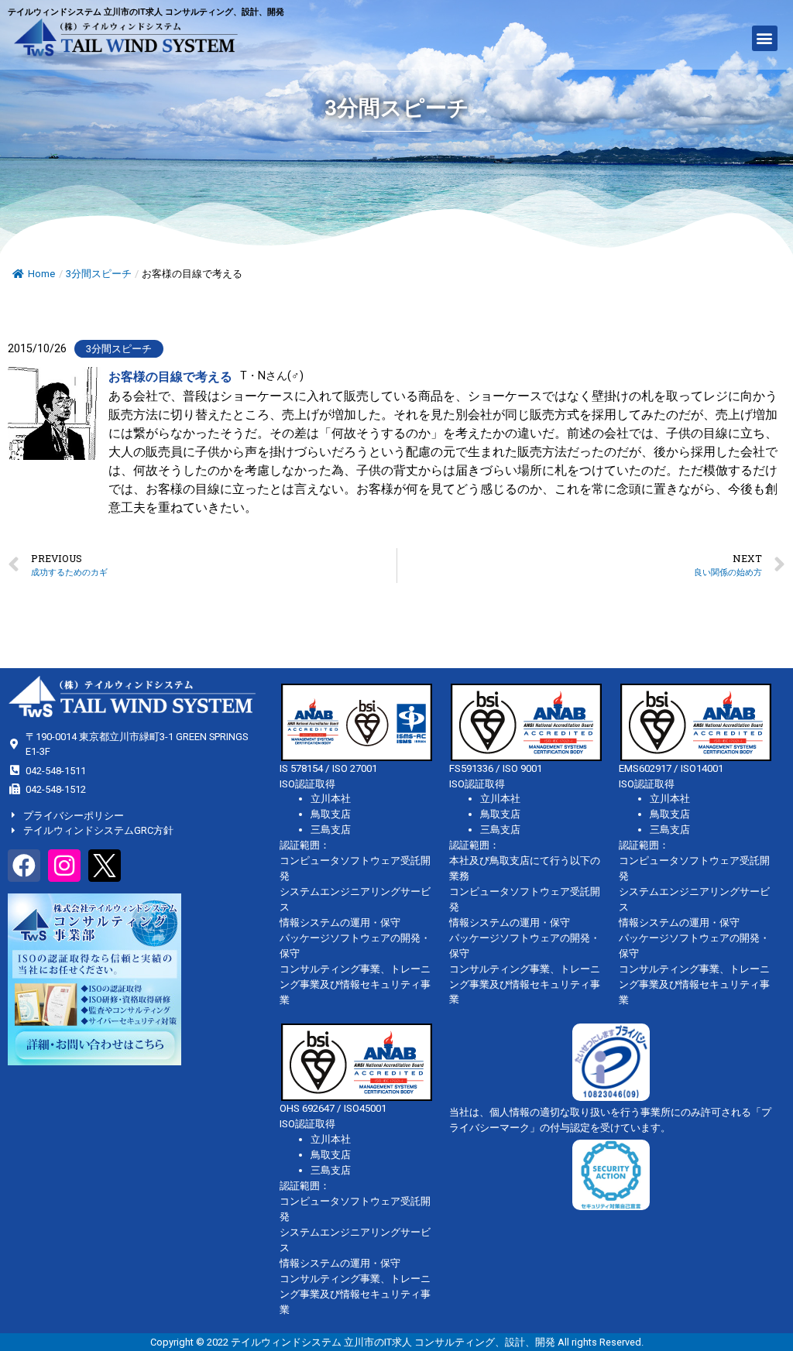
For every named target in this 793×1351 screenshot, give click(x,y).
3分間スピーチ (99, 273)
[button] (765, 38)
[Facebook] (24, 865)
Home (41, 273)
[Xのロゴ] (104, 865)
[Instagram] (64, 865)
